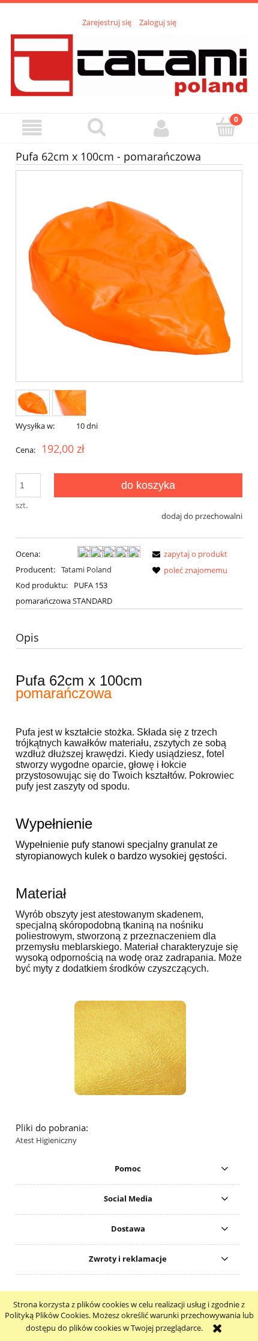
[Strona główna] (129, 64)
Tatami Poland (86, 569)
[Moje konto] (161, 128)
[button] (32, 128)
